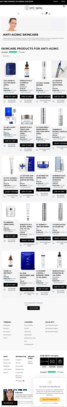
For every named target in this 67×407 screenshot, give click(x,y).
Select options (44, 97)
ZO (4, 87)
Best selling (6, 56)
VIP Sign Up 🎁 (8, 403)
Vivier (5, 275)
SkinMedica (55, 133)
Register (55, 1)
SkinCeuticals (23, 87)
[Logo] (33, 8)
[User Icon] (49, 14)
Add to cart (10, 96)
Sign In (63, 1)
